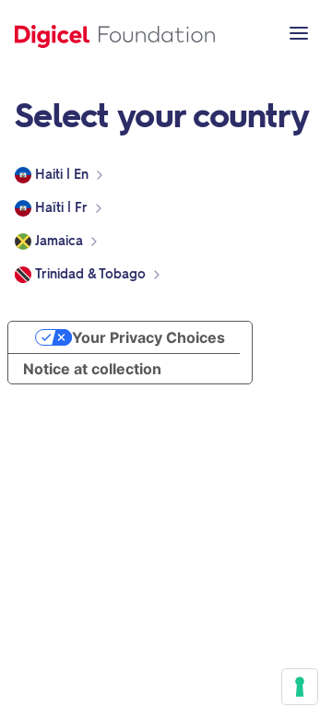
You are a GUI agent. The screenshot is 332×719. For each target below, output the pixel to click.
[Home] (115, 33)
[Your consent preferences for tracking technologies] (299, 686)
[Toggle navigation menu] (298, 33)
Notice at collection (92, 369)
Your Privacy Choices (148, 337)
